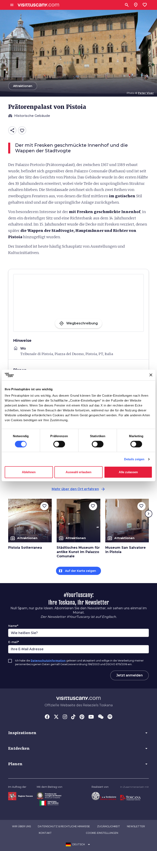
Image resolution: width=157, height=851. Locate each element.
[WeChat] (100, 717)
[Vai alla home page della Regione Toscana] (20, 796)
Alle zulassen (128, 472)
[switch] (59, 444)
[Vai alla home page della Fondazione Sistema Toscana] (104, 796)
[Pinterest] (82, 717)
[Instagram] (65, 717)
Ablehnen (29, 472)
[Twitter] (56, 717)
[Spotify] (110, 717)
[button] (78, 732)
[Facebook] (47, 717)
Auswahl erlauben (78, 472)
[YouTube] (91, 717)
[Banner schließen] (150, 375)
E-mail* (13, 642)
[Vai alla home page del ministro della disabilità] (49, 795)
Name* (13, 626)
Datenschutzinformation (48, 660)
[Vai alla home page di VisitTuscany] (38, 5)
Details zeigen (134, 459)
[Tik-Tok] (73, 717)
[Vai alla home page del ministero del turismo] (49, 803)
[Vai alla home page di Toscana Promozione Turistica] (130, 797)
